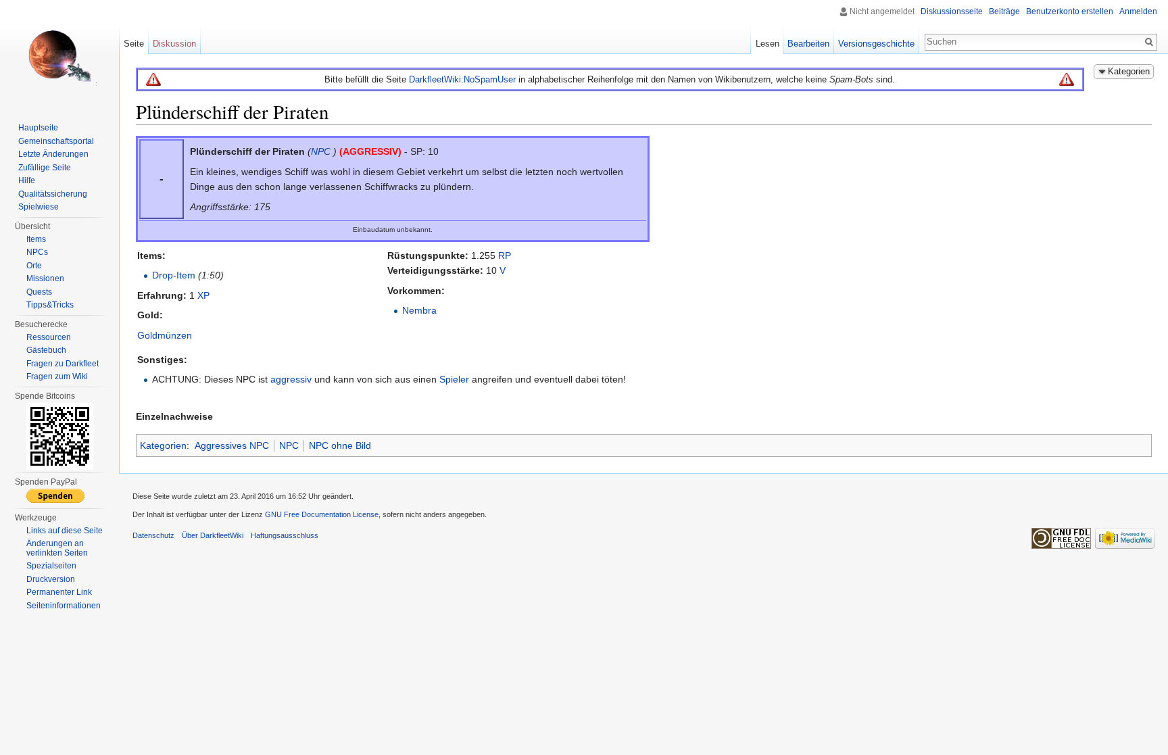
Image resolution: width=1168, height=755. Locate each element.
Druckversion (50, 579)
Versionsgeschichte (876, 44)
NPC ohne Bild (340, 445)
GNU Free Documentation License (322, 514)
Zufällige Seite (44, 167)
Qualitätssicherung (52, 194)
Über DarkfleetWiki (212, 535)
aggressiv (291, 379)
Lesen (767, 44)
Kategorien (163, 445)
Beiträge (1004, 11)
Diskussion (174, 44)
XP (203, 295)
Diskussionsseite (952, 11)
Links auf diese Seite (64, 530)
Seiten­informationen (63, 605)
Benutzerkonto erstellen (1069, 11)
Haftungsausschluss (284, 535)
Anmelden (1138, 11)
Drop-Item (173, 275)
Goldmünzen (164, 335)
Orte (34, 265)
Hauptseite (38, 127)
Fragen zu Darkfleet (62, 363)
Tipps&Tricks (50, 305)
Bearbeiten (808, 44)
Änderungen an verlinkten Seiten (57, 548)
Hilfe (26, 180)
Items (36, 239)
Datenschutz (153, 535)
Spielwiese (38, 207)
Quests (39, 292)
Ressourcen (48, 337)
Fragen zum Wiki (57, 376)
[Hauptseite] (59, 54)
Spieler (454, 379)
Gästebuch (46, 350)
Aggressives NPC (232, 445)
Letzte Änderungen (53, 154)
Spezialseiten (51, 565)
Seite (134, 44)
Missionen (45, 278)
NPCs (37, 252)
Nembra (419, 310)
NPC (321, 151)
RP (504, 255)
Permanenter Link (59, 592)
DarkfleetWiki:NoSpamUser (462, 79)
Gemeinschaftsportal (56, 141)
